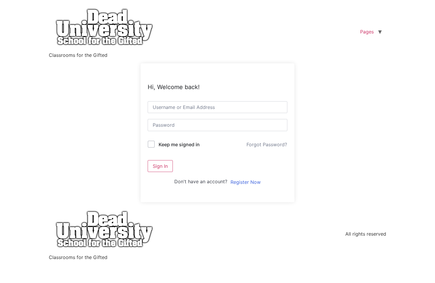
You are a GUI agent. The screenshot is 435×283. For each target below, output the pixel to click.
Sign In (160, 166)
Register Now (246, 182)
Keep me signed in (179, 144)
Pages (367, 32)
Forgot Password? (266, 144)
